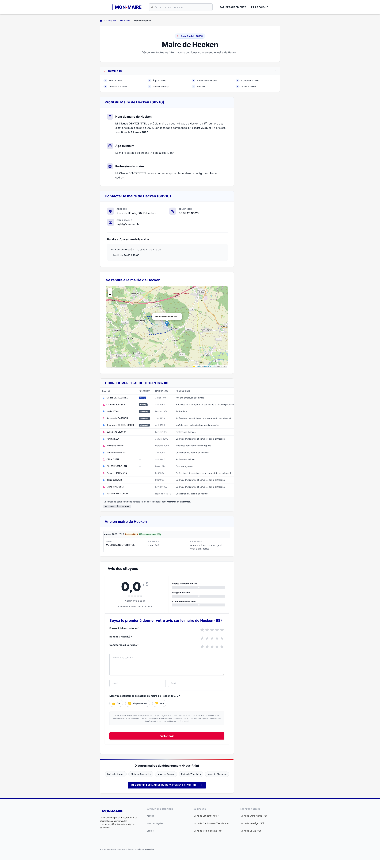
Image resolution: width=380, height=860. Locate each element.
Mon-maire (112, 811)
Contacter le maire (248, 80)
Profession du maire (205, 80)
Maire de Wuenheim (191, 774)
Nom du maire (113, 80)
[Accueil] (101, 20)
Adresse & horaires (116, 86)
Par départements (233, 7)
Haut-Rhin (125, 20)
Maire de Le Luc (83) (250, 830)
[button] (167, 324)
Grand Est (111, 20)
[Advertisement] (259, 141)
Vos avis (199, 86)
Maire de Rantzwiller (141, 774)
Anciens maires (246, 86)
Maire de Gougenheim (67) (206, 815)
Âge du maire (157, 80)
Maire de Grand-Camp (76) (253, 815)
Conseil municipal (159, 86)
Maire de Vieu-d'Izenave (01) (208, 830)
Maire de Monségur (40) (252, 823)
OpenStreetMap (210, 366)
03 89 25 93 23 (189, 213)
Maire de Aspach (115, 774)
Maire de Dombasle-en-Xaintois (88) (211, 823)
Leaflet (198, 366)
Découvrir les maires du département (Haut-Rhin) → (166, 785)
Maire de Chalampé (217, 774)
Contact (150, 830)
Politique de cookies (145, 849)
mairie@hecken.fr (128, 224)
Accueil (150, 815)
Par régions (260, 7)
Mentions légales (155, 823)
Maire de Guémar (166, 774)
